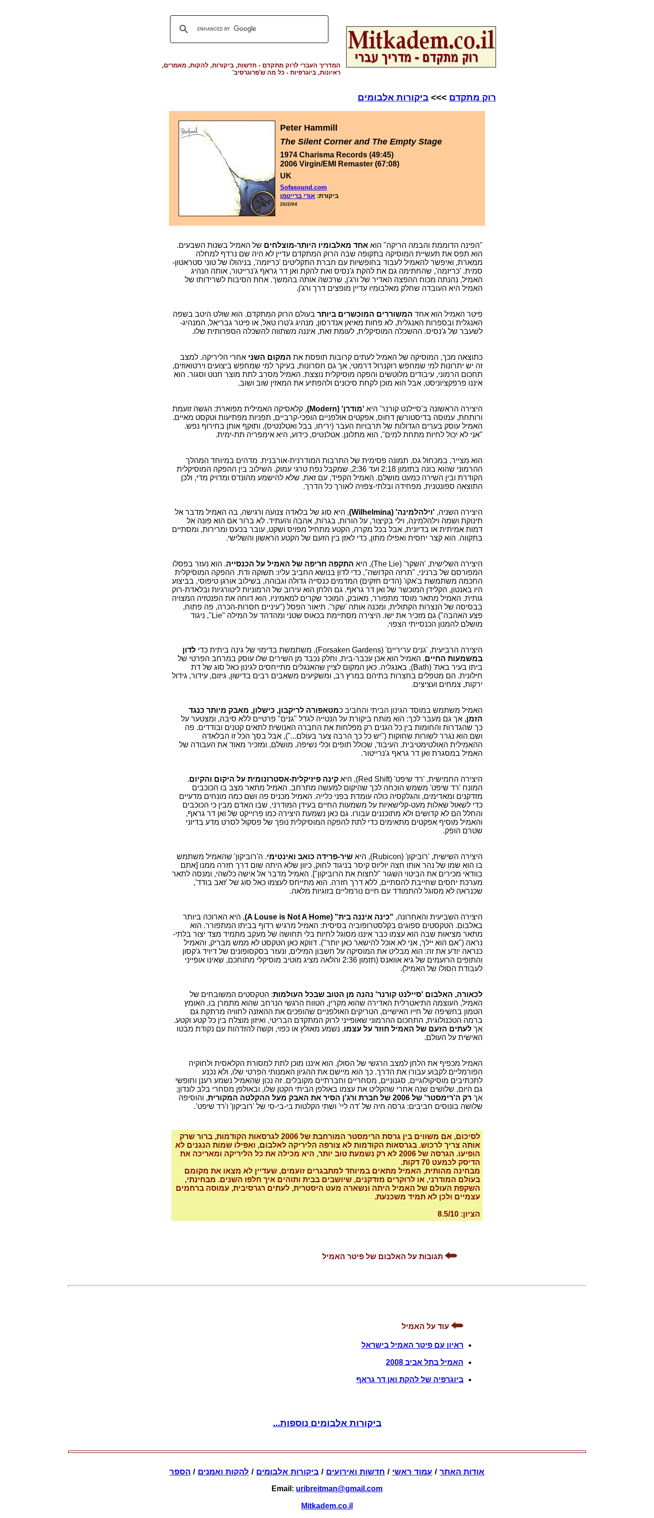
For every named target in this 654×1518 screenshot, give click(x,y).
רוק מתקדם (472, 97)
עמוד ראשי (412, 1471)
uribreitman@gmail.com (339, 1489)
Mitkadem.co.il (327, 1506)
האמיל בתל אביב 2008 (424, 1362)
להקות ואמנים (223, 1471)
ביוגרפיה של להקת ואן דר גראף (409, 1379)
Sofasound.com (303, 187)
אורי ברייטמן (297, 195)
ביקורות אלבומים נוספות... (327, 1423)
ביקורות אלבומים (393, 97)
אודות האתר (462, 1471)
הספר (180, 1471)
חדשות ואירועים (355, 1471)
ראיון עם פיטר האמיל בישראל (412, 1345)
